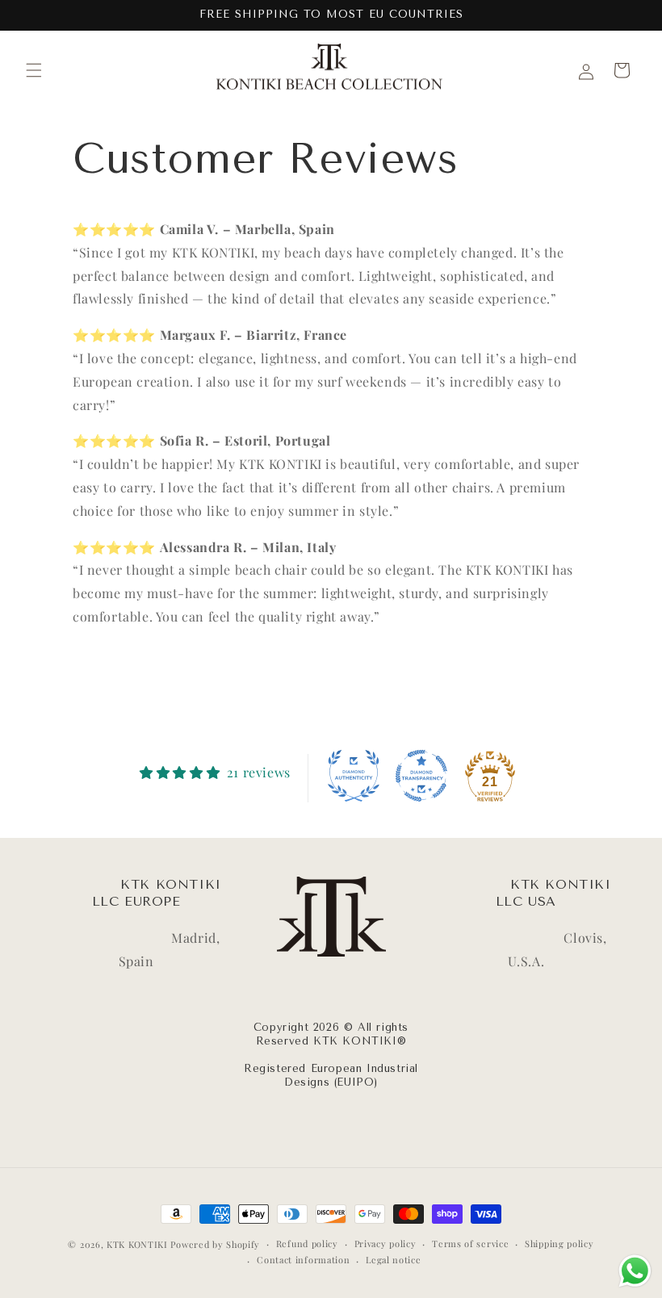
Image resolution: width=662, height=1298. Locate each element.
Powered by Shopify (215, 1244)
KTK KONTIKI (137, 1244)
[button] (34, 70)
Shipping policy (559, 1243)
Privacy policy (385, 1243)
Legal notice (393, 1260)
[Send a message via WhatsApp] (635, 1271)
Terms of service (470, 1243)
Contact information (303, 1260)
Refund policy (307, 1243)
